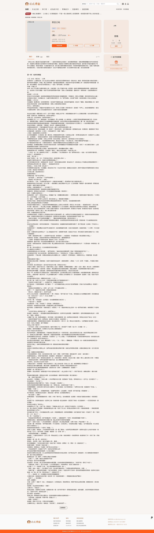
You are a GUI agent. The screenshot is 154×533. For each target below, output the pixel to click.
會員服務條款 (80, 523)
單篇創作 (65, 9)
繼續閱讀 (62, 507)
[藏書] (123, 4)
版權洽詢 (55, 525)
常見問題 (68, 521)
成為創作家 (54, 9)
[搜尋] (118, 3)
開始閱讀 (59, 45)
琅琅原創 (33, 17)
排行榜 (44, 9)
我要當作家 (56, 523)
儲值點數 (85, 9)
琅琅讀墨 (126, 9)
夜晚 (53, 31)
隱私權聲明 (80, 521)
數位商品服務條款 (81, 525)
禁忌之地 (39, 17)
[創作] (125, 4)
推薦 (27, 9)
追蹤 (116, 46)
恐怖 (58, 28)
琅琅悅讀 (119, 9)
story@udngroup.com (119, 519)
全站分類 (35, 9)
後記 (57, 41)
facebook (68, 525)
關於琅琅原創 (57, 521)
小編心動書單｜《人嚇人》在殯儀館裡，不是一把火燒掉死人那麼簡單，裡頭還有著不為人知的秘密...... (67, 14)
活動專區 (75, 9)
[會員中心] (128, 4)
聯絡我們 (68, 523)
